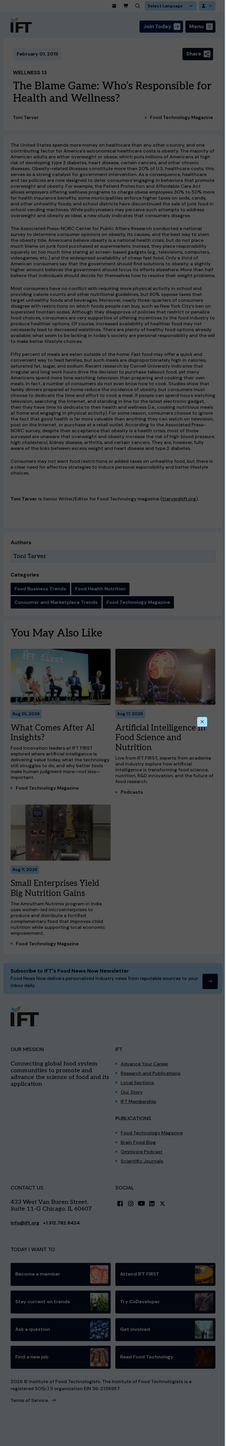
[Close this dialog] (202, 722)
